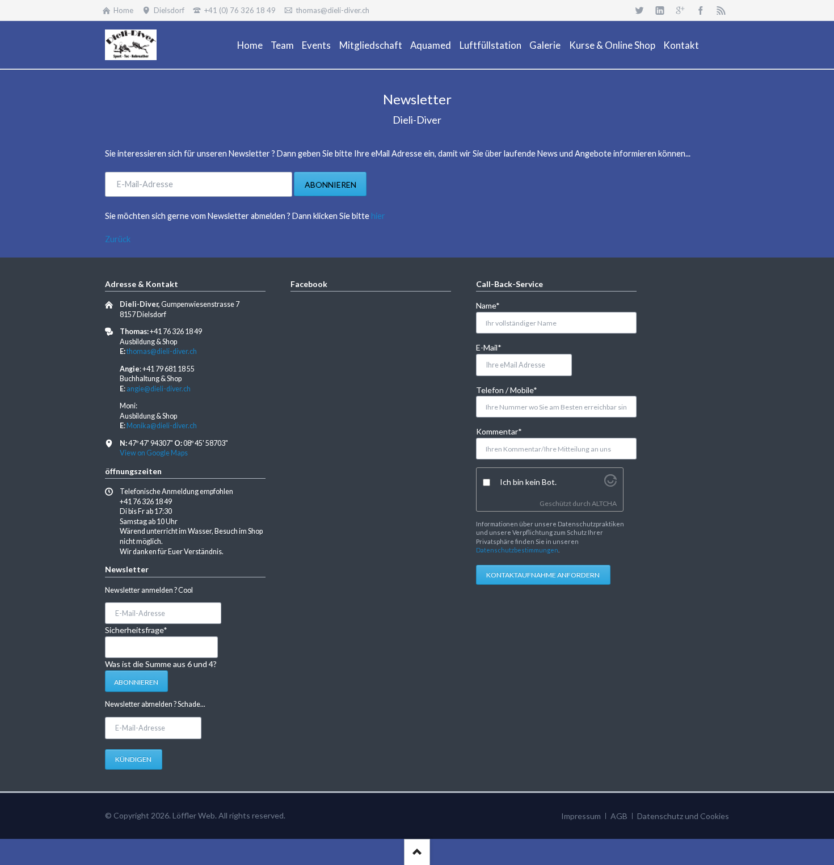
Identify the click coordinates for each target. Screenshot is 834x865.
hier (378, 216)
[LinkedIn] (660, 10)
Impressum (581, 816)
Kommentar (499, 431)
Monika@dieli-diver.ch (162, 425)
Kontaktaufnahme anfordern (543, 575)
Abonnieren (330, 184)
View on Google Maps (154, 453)
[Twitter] (639, 10)
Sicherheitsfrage (136, 630)
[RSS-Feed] (721, 10)
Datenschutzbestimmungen (517, 550)
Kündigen (133, 759)
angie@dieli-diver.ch (159, 389)
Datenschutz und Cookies (683, 816)
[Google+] (680, 10)
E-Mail (494, 347)
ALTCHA (604, 503)
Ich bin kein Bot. (528, 482)
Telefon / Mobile (506, 390)
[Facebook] (700, 10)
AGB (618, 816)
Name (494, 305)
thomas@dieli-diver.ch (162, 351)
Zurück (117, 239)
